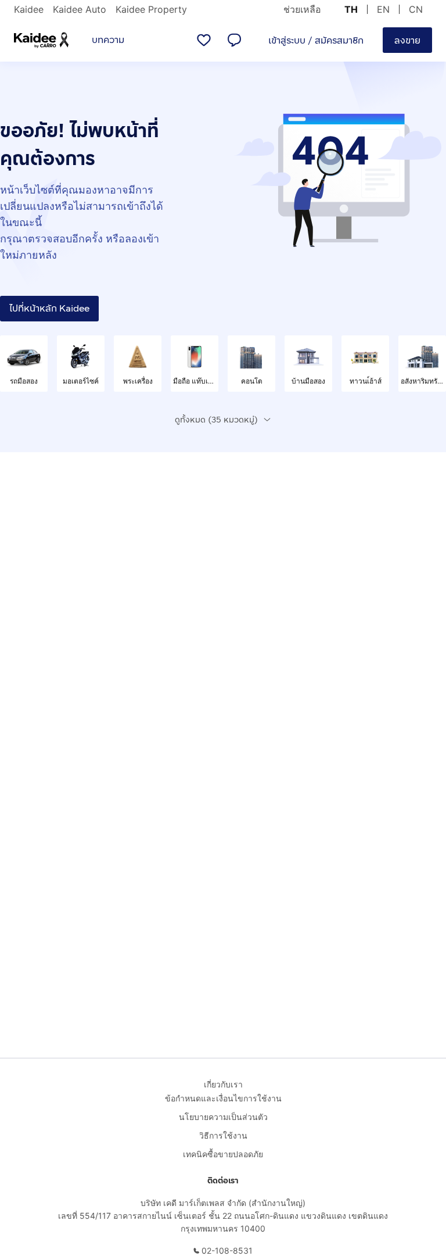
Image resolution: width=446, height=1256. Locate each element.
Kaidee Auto (79, 9)
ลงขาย (407, 40)
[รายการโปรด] (203, 40)
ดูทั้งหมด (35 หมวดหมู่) (216, 420)
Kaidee (29, 9)
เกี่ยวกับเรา (223, 1084)
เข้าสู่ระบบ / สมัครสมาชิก (316, 40)
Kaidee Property (151, 9)
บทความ (108, 39)
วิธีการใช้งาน (223, 1135)
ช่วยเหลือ (302, 9)
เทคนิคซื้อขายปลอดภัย (223, 1154)
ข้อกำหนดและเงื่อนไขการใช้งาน (223, 1098)
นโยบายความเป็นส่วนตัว (223, 1117)
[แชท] (234, 40)
